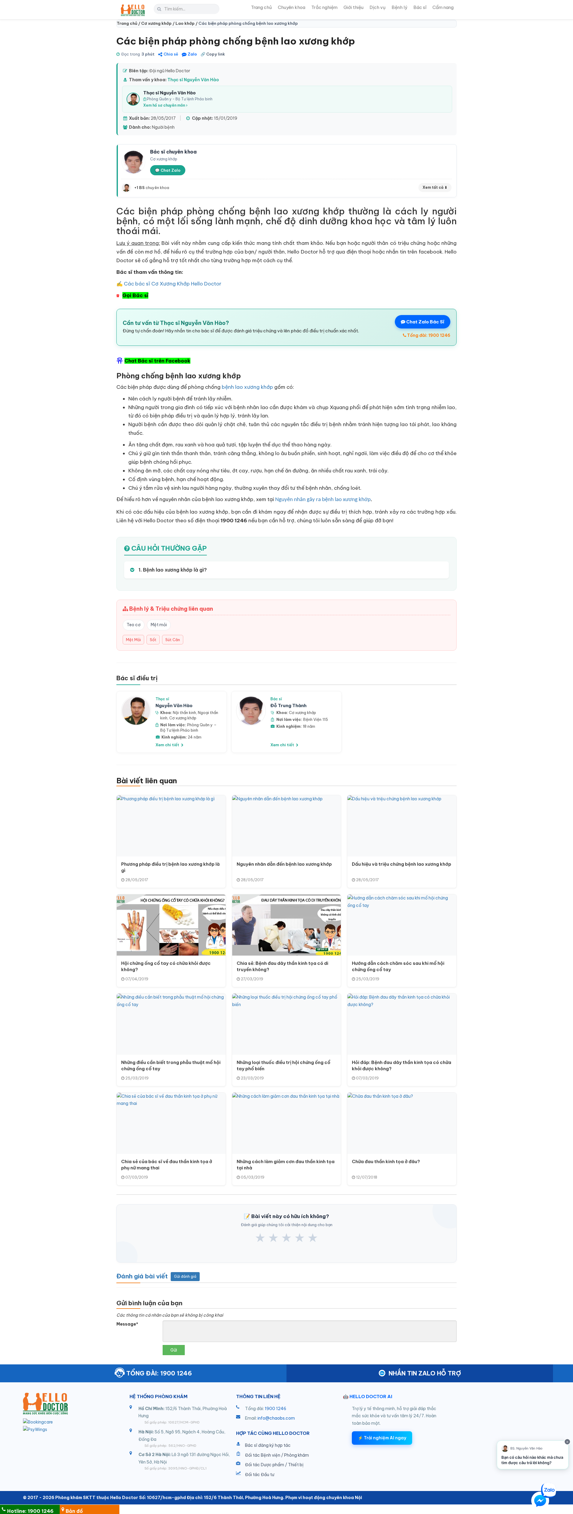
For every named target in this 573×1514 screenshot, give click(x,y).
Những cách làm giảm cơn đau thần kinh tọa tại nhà (286, 1165)
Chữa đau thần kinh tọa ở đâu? (386, 1161)
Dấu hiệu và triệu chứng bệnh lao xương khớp (401, 864)
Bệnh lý (399, 7)
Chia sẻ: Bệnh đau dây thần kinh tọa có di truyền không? (282, 966)
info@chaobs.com (276, 1418)
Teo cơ (134, 624)
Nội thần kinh (184, 712)
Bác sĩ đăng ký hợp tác (268, 1445)
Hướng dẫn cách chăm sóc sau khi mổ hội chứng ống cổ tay (398, 966)
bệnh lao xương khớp (247, 387)
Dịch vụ (377, 7)
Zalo (192, 54)
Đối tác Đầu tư (259, 1474)
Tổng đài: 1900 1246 (428, 335)
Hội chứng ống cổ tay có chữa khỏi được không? (166, 966)
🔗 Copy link (213, 54)
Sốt (153, 639)
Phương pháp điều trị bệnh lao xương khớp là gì (170, 867)
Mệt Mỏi (133, 639)
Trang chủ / (129, 23)
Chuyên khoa (291, 7)
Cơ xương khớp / (158, 23)
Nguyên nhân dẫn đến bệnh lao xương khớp (284, 864)
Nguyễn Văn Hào (173, 705)
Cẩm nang (443, 7)
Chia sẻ (171, 54)
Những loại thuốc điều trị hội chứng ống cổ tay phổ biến (283, 1065)
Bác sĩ (419, 7)
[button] (540, 1502)
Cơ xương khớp (182, 717)
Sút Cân (172, 639)
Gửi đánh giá (185, 1276)
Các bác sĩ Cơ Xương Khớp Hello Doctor (172, 283)
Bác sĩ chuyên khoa (173, 152)
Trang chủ (261, 7)
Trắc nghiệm (324, 7)
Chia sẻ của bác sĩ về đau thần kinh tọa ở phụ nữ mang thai (166, 1165)
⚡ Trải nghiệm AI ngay (382, 1438)
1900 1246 (275, 1408)
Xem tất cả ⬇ (435, 187)
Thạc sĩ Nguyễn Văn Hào (193, 79)
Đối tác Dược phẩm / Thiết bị (274, 1464)
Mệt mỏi (159, 624)
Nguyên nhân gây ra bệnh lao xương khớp (323, 500)
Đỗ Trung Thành (288, 705)
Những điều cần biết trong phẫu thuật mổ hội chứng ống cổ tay (171, 1065)
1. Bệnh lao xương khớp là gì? (172, 570)
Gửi (173, 1350)
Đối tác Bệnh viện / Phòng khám (277, 1455)
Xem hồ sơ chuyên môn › (165, 105)
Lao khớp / (186, 23)
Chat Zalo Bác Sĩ (424, 322)
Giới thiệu (353, 7)
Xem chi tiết (167, 744)
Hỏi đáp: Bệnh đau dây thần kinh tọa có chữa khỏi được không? (401, 1065)
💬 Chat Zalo (168, 170)
